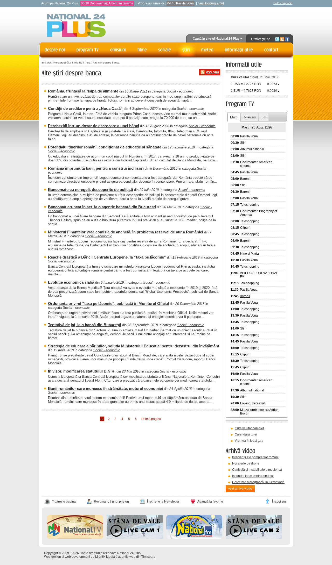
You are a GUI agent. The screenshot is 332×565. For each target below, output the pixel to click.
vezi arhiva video (240, 488)
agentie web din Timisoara (136, 557)
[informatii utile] (239, 49)
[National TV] (75, 538)
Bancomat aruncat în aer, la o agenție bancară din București (102, 207)
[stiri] (186, 49)
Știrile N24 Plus (81, 62)
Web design (52, 557)
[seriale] (165, 49)
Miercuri (250, 117)
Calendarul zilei (246, 434)
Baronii (245, 179)
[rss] (282, 39)
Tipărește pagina (64, 501)
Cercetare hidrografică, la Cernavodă (258, 482)
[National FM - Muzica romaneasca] (194, 538)
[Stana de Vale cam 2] (254, 538)
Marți (234, 117)
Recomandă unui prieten (111, 501)
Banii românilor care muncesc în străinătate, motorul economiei (105, 388)
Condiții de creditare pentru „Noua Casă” (85, 108)
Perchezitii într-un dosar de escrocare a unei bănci (93, 126)
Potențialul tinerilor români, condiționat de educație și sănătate (104, 147)
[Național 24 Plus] (76, 26)
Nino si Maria (249, 253)
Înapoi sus (279, 501)
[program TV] (88, 49)
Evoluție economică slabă (71, 282)
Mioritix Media (105, 557)
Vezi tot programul (211, 3)
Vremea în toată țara (249, 440)
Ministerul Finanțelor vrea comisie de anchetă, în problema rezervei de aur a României (125, 232)
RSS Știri (212, 72)
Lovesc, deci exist (252, 403)
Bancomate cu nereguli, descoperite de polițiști (90, 189)
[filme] (142, 49)
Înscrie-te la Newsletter (163, 501)
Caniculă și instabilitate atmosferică (257, 469)
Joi (264, 117)
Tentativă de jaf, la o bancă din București (84, 325)
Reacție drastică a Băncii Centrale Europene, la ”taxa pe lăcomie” (107, 257)
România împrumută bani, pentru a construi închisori (96, 168)
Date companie (282, 3)
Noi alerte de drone (245, 463)
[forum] (207, 49)
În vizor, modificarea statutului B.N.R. (81, 371)
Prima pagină (61, 62)
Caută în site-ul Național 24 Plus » (217, 38)
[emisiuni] (118, 49)
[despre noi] (55, 49)
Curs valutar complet (249, 428)
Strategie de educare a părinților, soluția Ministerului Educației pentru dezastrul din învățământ (133, 346)
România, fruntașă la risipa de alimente (83, 91)
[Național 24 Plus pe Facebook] (287, 39)
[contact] (272, 49)
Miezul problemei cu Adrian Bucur (259, 411)
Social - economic (180, 91)
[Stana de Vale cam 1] (135, 538)
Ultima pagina (151, 419)
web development (77, 557)
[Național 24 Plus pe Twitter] (277, 39)
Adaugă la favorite (210, 501)
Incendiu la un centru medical (253, 476)
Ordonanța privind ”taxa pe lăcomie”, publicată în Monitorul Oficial (108, 303)
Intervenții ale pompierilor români (255, 457)
